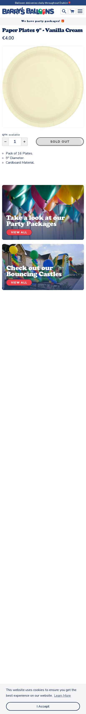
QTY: (11, 134)
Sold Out (60, 142)
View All (19, 232)
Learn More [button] (62, 695)
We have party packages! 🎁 (43, 21)
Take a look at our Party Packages (35, 220)
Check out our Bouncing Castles (34, 271)
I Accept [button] (43, 706)
